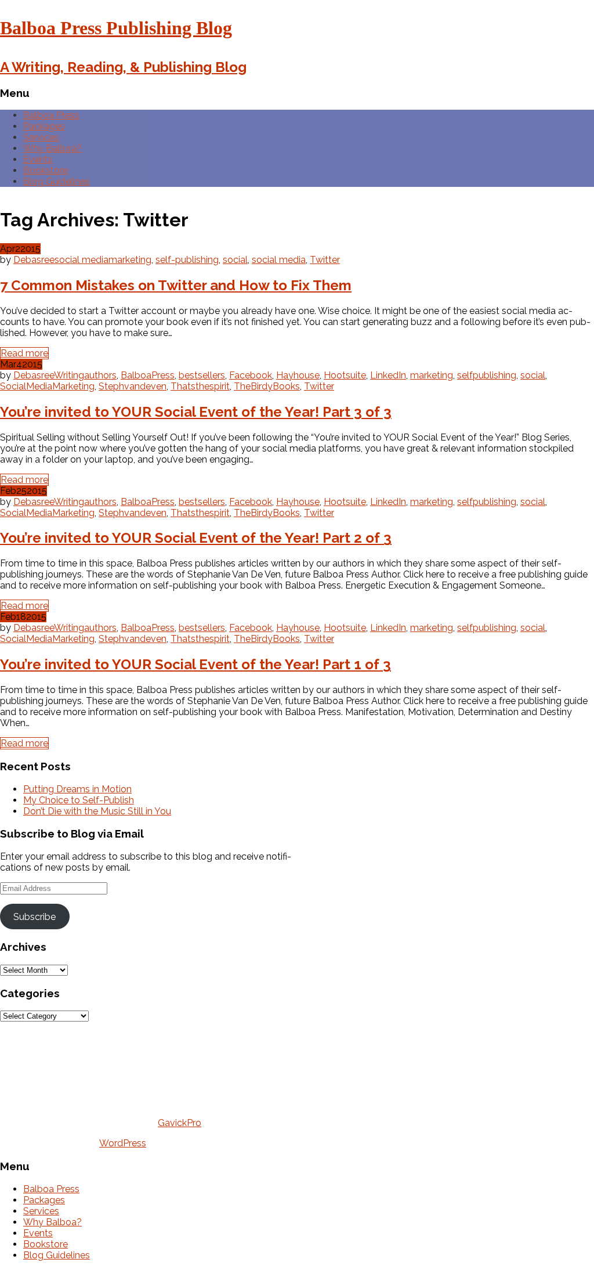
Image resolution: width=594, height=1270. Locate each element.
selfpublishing (486, 375)
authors (100, 375)
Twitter (325, 259)
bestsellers (202, 375)
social (235, 259)
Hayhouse (298, 375)
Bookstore (45, 170)
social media (81, 259)
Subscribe (34, 916)
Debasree (34, 259)
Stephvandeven (132, 386)
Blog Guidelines (56, 181)
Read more (24, 353)
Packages (44, 126)
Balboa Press (51, 115)
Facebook (250, 375)
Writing (69, 375)
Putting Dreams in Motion (77, 789)
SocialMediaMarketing (47, 386)
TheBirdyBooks (267, 386)
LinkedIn (388, 375)
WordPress (122, 1143)
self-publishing (187, 259)
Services (41, 137)
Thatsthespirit (200, 386)
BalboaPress (148, 375)
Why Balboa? (52, 148)
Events (38, 159)
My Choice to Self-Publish (78, 800)
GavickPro (179, 1122)
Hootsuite (345, 375)
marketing (129, 259)
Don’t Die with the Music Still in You (97, 811)
